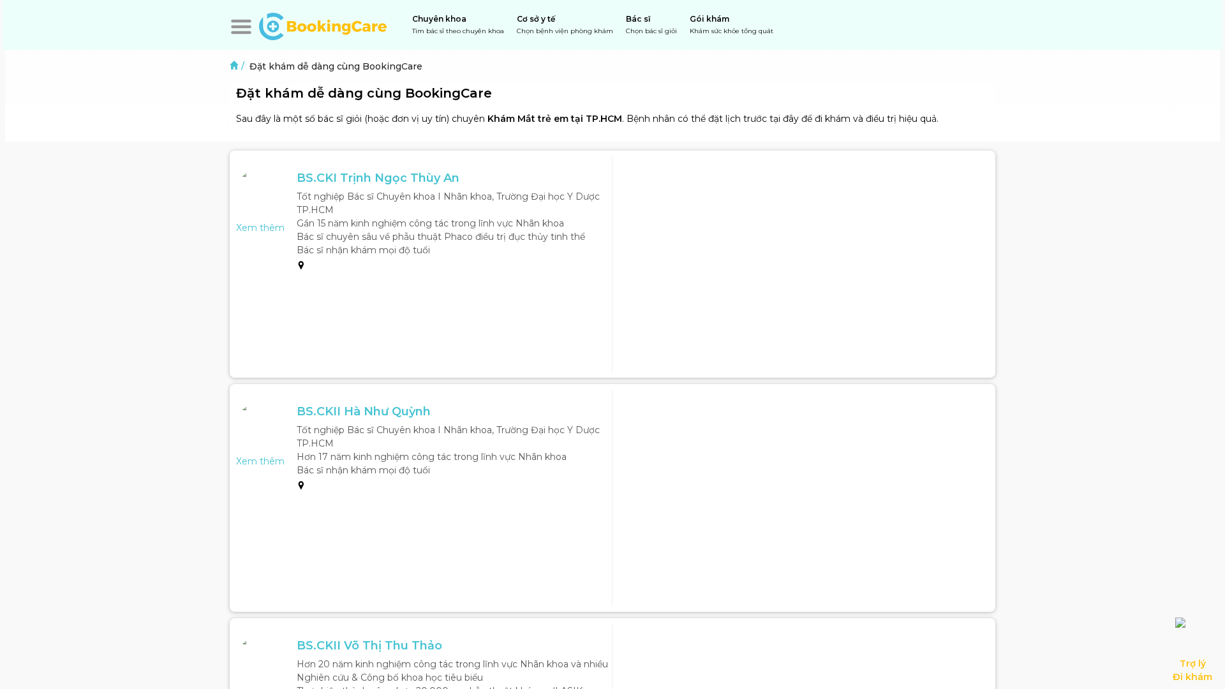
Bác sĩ (651, 24)
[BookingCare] (323, 25)
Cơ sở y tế (565, 24)
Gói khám (731, 24)
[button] (241, 26)
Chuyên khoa (458, 24)
